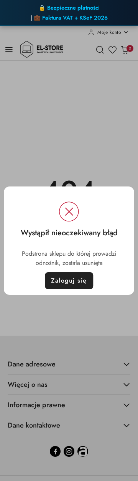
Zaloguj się (69, 280)
